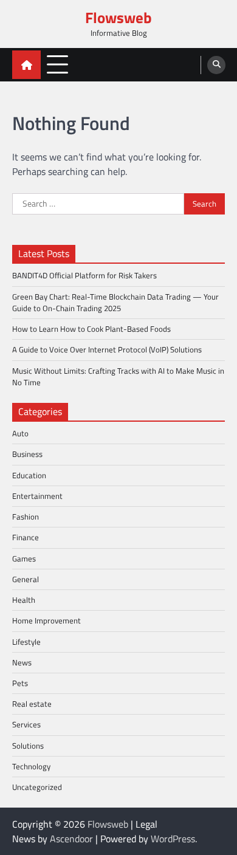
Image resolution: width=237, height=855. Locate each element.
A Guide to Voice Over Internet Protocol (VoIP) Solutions (107, 349)
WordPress (173, 838)
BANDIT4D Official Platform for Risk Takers (84, 275)
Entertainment (37, 496)
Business (27, 454)
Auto (20, 433)
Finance (25, 537)
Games (24, 558)
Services (26, 724)
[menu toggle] (57, 64)
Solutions (28, 746)
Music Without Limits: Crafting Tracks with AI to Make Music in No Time (118, 376)
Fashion (25, 516)
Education (29, 475)
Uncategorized (37, 787)
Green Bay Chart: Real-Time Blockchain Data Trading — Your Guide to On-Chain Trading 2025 (115, 302)
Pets (20, 683)
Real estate (32, 704)
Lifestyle (26, 642)
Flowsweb (118, 17)
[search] (216, 65)
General (25, 579)
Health (23, 600)
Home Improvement (46, 620)
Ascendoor (71, 838)
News (22, 662)
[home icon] (26, 64)
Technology (31, 766)
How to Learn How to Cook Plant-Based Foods (91, 329)
